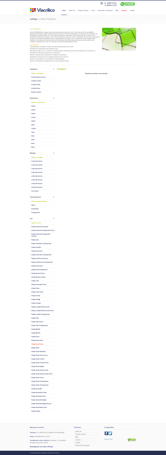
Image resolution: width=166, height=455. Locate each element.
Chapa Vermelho (36, 389)
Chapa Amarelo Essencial (39, 226)
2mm (33, 125)
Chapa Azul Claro (36, 251)
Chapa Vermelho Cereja (39, 392)
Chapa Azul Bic (36, 247)
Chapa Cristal (35, 295)
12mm (33, 110)
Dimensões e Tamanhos (105, 10)
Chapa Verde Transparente (39, 381)
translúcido (35, 209)
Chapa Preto (35, 336)
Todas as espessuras (38, 102)
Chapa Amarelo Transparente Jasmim (40, 235)
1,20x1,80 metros (36, 168)
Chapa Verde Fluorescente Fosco (42, 374)
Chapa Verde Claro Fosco (39, 355)
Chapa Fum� (35, 299)
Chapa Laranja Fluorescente (40, 307)
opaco (33, 205)
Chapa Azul (35, 240)
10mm (33, 106)
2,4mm (33, 117)
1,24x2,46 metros (36, 176)
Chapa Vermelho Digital (38, 400)
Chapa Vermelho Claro (38, 396)
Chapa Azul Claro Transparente (41, 255)
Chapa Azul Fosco (37, 266)
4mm (33, 136)
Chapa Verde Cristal (37, 359)
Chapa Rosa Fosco (37, 344)
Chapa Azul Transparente (39, 269)
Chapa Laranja (36, 303)
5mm (33, 139)
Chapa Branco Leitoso (38, 277)
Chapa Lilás (35, 318)
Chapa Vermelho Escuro (39, 407)
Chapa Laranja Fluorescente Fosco (42, 310)
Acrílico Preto (35, 88)
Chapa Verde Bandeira (38, 351)
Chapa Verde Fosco (37, 377)
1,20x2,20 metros (36, 172)
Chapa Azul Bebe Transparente (41, 243)
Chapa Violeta (35, 411)
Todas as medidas (37, 157)
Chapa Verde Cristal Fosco (39, 363)
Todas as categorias (37, 73)
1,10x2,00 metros (36, 161)
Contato (132, 10)
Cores (93, 10)
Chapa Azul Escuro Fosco (39, 258)
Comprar (124, 10)
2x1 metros (35, 191)
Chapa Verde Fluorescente (39, 370)
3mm (33, 132)
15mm (33, 113)
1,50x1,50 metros (36, 187)
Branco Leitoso (36, 92)
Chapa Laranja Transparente (40, 314)
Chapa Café (35, 281)
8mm (33, 147)
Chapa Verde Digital (37, 366)
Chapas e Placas (83, 10)
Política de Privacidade (82, 445)
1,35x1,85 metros (36, 180)
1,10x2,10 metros (36, 165)
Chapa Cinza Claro (37, 292)
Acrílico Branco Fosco (38, 77)
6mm (33, 143)
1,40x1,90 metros (36, 183)
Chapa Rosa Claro (37, 340)
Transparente (35, 212)
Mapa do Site (108, 439)
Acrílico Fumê (35, 84)
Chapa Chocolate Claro (38, 284)
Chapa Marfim (35, 329)
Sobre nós (72, 10)
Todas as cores (36, 223)
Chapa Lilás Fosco (37, 322)
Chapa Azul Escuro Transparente (42, 262)
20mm (33, 121)
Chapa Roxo (35, 348)
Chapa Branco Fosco (38, 273)
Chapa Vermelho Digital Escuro (41, 403)
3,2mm (33, 128)
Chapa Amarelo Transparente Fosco (43, 230)
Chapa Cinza (35, 288)
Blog (117, 10)
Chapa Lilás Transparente (39, 325)
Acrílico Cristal (36, 81)
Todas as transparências (39, 201)
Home (64, 10)
